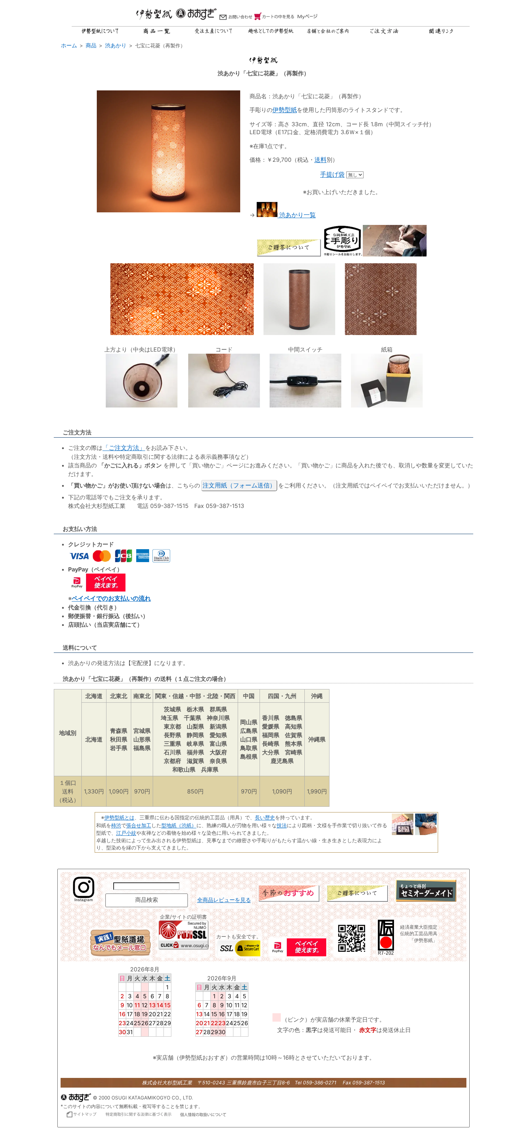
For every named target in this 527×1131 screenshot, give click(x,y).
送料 (320, 159)
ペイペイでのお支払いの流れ (111, 598)
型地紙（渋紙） (178, 825)
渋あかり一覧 (296, 214)
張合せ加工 (138, 825)
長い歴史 (265, 817)
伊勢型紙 (284, 109)
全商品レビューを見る (224, 900)
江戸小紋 (126, 833)
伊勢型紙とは (119, 817)
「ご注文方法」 (124, 447)
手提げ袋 (332, 174)
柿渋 (116, 825)
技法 (282, 825)
